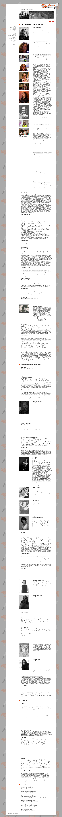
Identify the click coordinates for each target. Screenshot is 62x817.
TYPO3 (18, 813)
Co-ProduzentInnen (13, 29)
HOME (15, 24)
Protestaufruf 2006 (13, 26)
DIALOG (14, 44)
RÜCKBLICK (13, 40)
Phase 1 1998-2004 (13, 27)
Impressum (14, 34)
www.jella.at (41, 485)
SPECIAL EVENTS (12, 38)
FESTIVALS (14, 41)
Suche (15, 33)
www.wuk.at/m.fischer (47, 265)
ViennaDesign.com (14, 813)
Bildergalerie (14, 30)
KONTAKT (14, 43)
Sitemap (15, 32)
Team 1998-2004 (13, 28)
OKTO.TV (14, 37)
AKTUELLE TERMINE (12, 35)
